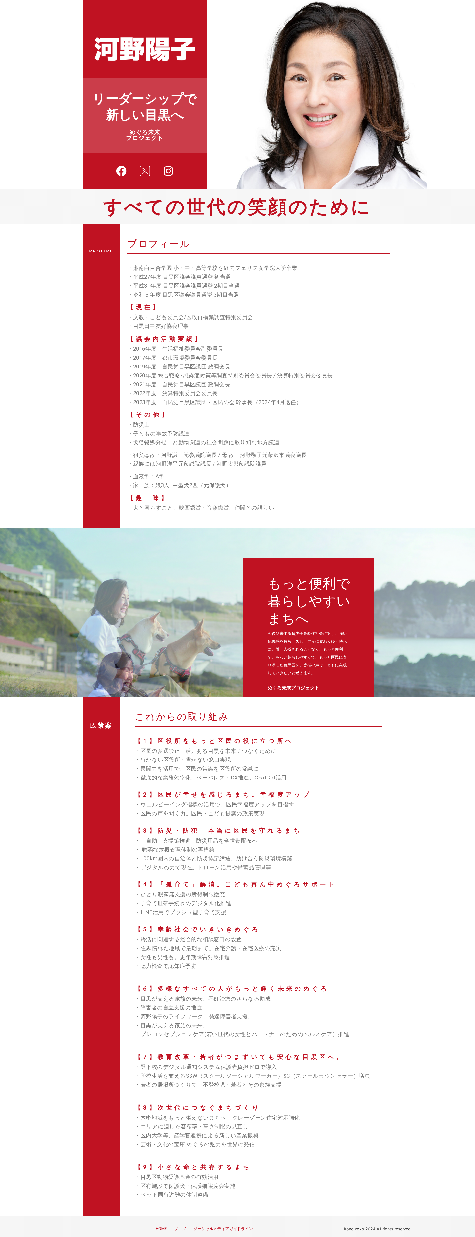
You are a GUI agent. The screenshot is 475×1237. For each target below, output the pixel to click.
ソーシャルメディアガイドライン (223, 1228)
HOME (161, 1228)
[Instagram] (168, 171)
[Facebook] (121, 171)
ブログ (180, 1228)
